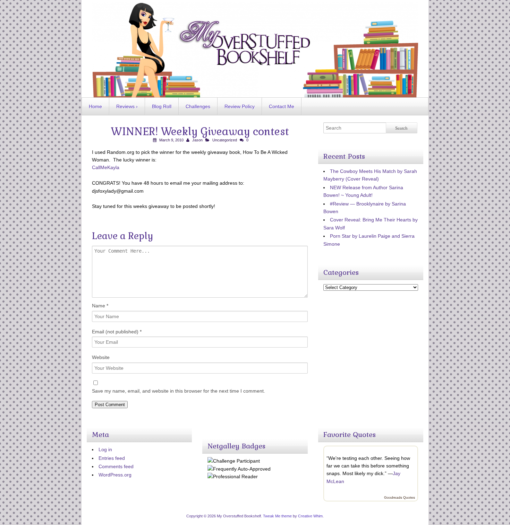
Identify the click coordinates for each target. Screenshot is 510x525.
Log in (105, 449)
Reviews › (127, 106)
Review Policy (239, 106)
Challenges (198, 106)
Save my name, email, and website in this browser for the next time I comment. (178, 391)
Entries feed (112, 458)
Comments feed (116, 466)
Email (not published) (117, 331)
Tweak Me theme (277, 516)
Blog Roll (161, 106)
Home (95, 106)
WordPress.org (115, 475)
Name (100, 305)
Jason (197, 140)
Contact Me (281, 106)
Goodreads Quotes (399, 497)
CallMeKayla (105, 167)
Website (101, 357)
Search (401, 128)
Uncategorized (224, 140)
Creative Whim (310, 516)
